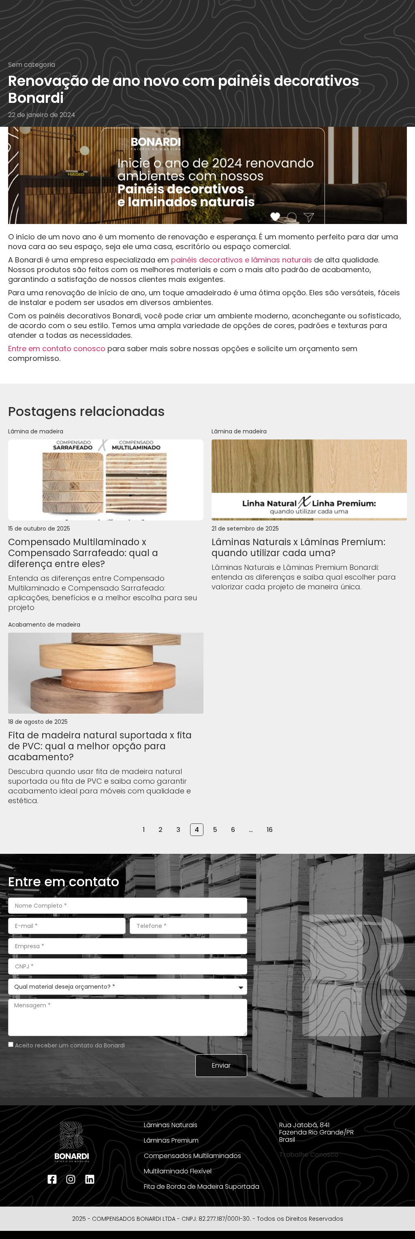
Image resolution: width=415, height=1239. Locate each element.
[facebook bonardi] (53, 1179)
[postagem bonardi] (105, 479)
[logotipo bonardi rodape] (72, 1142)
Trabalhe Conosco (308, 1154)
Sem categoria (31, 64)
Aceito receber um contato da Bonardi (70, 1045)
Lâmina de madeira (35, 431)
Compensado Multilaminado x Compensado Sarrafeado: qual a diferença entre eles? (83, 552)
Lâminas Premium (171, 1140)
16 (271, 829)
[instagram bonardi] (71, 1179)
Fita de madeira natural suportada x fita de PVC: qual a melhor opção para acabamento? (100, 746)
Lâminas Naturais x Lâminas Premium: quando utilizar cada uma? (298, 547)
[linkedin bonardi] (90, 1179)
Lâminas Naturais (170, 1125)
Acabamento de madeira (44, 625)
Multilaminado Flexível (178, 1171)
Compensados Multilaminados (192, 1155)
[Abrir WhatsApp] (395, 1218)
